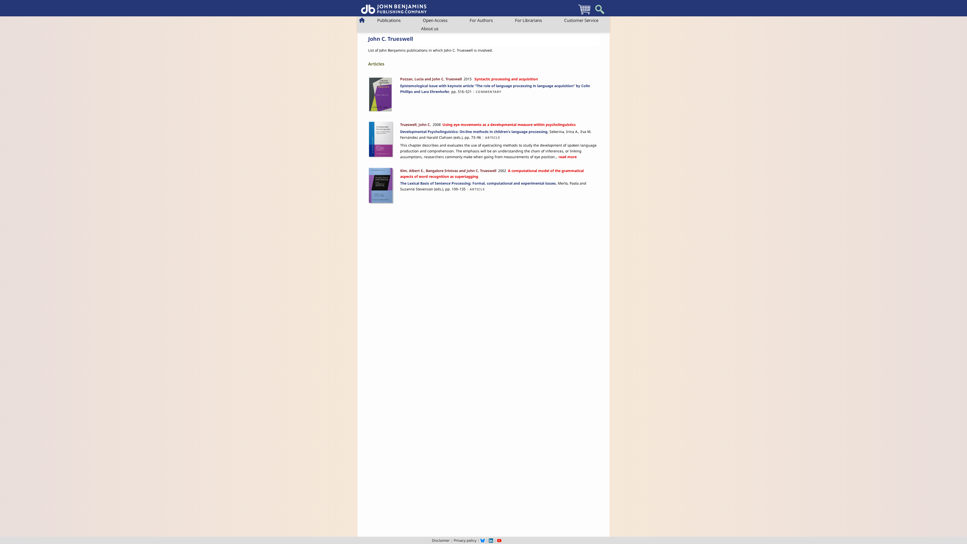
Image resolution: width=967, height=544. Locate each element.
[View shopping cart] (584, 14)
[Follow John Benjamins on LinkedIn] (491, 540)
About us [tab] (429, 28)
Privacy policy (465, 540)
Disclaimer (441, 540)
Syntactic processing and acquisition (506, 79)
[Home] (394, 6)
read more (567, 156)
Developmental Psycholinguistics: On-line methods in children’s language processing (473, 131)
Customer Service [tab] (581, 20)
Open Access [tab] (435, 20)
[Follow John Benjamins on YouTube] (499, 540)
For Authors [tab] (481, 20)
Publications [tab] (389, 20)
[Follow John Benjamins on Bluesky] (482, 540)
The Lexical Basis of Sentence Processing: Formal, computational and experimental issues (478, 183)
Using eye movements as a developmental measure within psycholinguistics (509, 124)
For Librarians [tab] (528, 20)
